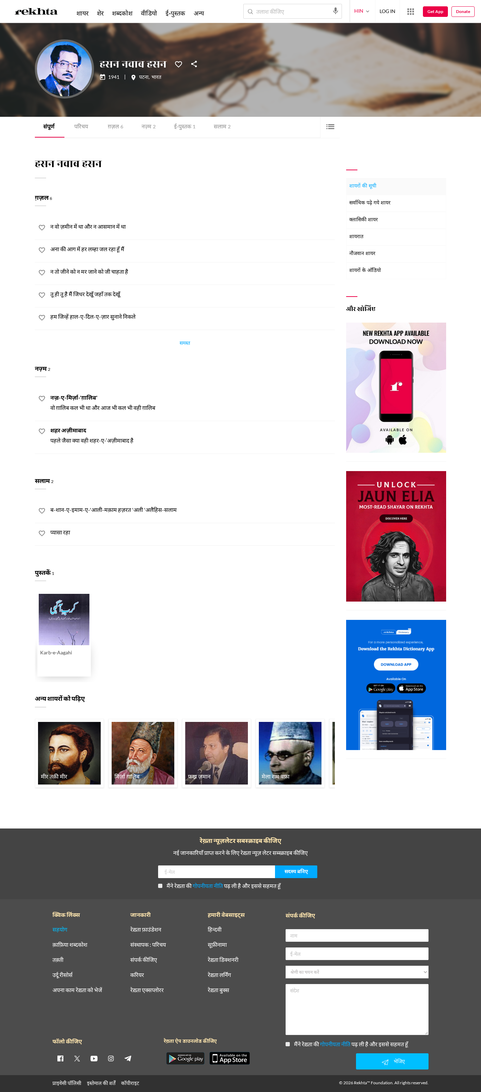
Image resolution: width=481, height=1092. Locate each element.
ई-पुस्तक (184, 127)
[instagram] (111, 1058)
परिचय (81, 127)
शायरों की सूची (362, 186)
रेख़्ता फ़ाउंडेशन (145, 930)
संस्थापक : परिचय (148, 945)
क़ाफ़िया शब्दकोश (69, 945)
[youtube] (94, 1058)
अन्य (199, 13)
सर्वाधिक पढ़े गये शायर (370, 203)
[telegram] (127, 1058)
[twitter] (77, 1058)
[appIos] (230, 1058)
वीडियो (149, 13)
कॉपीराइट (130, 1083)
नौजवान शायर (362, 253)
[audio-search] (335, 11)
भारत (156, 77)
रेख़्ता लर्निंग (219, 975)
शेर (100, 13)
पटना (144, 77)
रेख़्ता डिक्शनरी (223, 960)
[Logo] (36, 13)
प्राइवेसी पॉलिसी (66, 1083)
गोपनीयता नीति (208, 885)
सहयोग (59, 930)
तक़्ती (57, 960)
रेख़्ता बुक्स (218, 990)
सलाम (222, 127)
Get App (435, 11)
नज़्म (149, 127)
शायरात (356, 237)
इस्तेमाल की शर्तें (101, 1083)
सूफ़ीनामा (217, 945)
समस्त (185, 344)
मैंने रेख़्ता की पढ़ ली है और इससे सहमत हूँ (224, 885)
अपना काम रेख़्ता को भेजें (77, 990)
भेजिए (399, 1061)
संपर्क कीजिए (143, 960)
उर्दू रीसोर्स (62, 975)
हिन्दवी (214, 930)
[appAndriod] (185, 1058)
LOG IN (387, 11)
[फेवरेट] (178, 63)
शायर (82, 13)
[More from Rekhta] (410, 11)
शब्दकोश (122, 13)
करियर (137, 975)
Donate (463, 11)
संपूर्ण (49, 127)
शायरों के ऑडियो (365, 270)
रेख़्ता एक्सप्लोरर (147, 990)
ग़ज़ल (115, 127)
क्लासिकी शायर (363, 220)
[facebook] (60, 1058)
